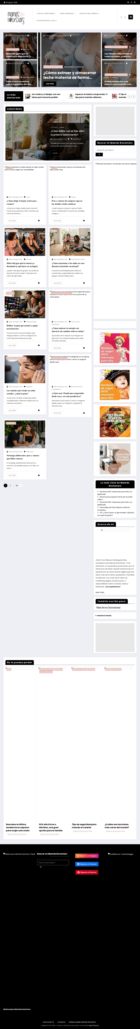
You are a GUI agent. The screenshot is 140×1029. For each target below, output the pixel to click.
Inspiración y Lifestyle (47, 669)
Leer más (86, 84)
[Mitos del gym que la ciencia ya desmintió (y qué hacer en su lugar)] (20, 46)
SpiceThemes (94, 1025)
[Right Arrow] (133, 97)
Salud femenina (12, 49)
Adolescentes (30, 451)
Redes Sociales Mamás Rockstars (82, 1022)
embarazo (99, 67)
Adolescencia (54, 127)
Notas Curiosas (116, 669)
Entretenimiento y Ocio (46, 20)
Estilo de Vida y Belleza (89, 13)
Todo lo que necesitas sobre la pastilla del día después (18, 83)
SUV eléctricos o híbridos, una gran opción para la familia (51, 827)
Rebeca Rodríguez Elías (15, 35)
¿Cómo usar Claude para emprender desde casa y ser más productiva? (68, 394)
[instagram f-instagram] (131, 2)
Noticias (49, 672)
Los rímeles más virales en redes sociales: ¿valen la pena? (118, 55)
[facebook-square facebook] (128, 2)
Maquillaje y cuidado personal (116, 47)
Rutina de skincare (111, 78)
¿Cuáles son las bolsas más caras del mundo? (117, 826)
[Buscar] (121, 17)
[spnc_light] (125, 17)
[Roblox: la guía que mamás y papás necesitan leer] (25, 304)
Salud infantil (77, 139)
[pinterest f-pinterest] (134, 2)
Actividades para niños (78, 259)
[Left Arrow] (129, 97)
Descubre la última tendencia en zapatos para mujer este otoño (18, 827)
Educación (10, 293)
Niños (54, 231)
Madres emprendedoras (59, 358)
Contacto (61, 1022)
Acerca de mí (48, 1022)
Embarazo (85, 67)
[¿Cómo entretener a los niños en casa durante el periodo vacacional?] (70, 242)
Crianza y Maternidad (45, 13)
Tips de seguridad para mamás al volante (84, 826)
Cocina (9, 168)
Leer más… (100, 592)
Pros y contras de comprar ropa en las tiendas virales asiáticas (67, 202)
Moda (54, 168)
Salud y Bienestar (67, 13)
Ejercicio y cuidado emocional (61, 293)
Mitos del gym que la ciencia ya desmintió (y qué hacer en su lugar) (18, 55)
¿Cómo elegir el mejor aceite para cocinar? (22, 202)
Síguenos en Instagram (88, 856)
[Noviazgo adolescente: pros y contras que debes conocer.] (25, 434)
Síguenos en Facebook (88, 864)
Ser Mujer (92, 669)
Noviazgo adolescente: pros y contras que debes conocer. (23, 457)
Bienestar (26, 49)
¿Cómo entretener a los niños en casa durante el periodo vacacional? (68, 264)
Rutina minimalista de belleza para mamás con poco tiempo (118, 83)
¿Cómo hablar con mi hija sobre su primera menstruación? (67, 133)
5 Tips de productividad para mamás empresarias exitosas (104, 96)
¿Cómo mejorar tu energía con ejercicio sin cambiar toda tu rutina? (68, 329)
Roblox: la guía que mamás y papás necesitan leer (22, 327)
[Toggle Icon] (130, 17)
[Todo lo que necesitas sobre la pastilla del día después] (20, 73)
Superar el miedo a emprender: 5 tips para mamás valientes (63, 96)
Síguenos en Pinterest (88, 872)
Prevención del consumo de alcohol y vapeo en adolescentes (41, 75)
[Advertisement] (115, 121)
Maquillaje (108, 50)
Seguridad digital (31, 321)
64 (17, 485)
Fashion (73, 197)
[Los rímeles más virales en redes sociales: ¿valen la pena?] (25, 369)
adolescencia (39, 67)
